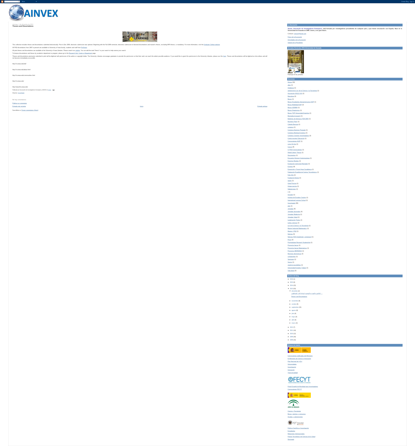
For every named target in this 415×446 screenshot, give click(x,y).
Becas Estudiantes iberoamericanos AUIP (301, 102)
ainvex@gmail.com (300, 33)
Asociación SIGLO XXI (295, 93)
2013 (291, 288)
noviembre (295, 301)
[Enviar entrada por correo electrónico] (53, 90)
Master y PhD (292, 231)
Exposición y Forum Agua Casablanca (300, 169)
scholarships (292, 256)
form (224, 56)
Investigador (21, 93)
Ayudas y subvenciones (295, 417)
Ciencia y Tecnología (294, 411)
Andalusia (291, 88)
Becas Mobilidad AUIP (295, 105)
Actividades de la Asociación (297, 40)
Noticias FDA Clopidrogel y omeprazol (299, 237)
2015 (291, 282)
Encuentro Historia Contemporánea (299, 158)
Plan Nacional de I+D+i (295, 361)
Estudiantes (291, 431)
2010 (291, 333)
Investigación (292, 367)
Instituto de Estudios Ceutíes (297, 197)
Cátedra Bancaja (293, 124)
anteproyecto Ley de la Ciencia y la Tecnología (302, 90)
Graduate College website (212, 44)
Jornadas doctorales (294, 211)
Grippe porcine (292, 186)
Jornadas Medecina (294, 214)
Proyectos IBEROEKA (295, 251)
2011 (291, 330)
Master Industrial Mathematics (297, 228)
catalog (77, 50)
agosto (294, 310)
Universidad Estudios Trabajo (297, 268)
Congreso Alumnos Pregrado (297, 130)
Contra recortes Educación (296, 138)
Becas (290, 99)
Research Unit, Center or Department (80, 53)
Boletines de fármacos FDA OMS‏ (298, 119)
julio (293, 313)
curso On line (292, 144)
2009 (291, 337)
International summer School (297, 200)
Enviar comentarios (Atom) (30, 110)
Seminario (291, 259)
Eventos (290, 166)
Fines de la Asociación (295, 37)
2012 (291, 327)
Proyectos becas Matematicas (297, 248)
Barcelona (291, 96)
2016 (291, 279)
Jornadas (290, 209)
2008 (291, 340)
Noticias (290, 234)
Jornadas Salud (292, 217)
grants (290, 180)
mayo (293, 317)
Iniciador (290, 195)
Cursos (290, 147)
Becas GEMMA (293, 107)
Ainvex (290, 82)
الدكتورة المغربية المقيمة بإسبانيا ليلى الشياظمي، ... (306, 293)
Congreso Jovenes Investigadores (298, 135)
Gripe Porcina (292, 183)
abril (293, 320)
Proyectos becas (293, 245)
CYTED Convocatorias (295, 150)
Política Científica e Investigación (298, 428)
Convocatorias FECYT (295, 389)
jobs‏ (289, 206)
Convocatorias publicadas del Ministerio (300, 356)
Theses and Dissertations (22, 26)
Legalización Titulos (294, 220)
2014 (291, 285)
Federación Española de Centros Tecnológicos (302, 172)
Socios (290, 262)
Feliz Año (291, 175)
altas (289, 85)
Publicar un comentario (19, 103)
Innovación (291, 370)
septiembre (295, 307)
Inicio (141, 106)
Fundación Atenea (293, 178)
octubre (294, 304)
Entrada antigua (262, 106)
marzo (294, 323)
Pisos (289, 240)
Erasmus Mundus (293, 161)
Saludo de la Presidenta (295, 42)
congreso (290, 127)
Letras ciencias (292, 223)
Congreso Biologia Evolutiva (296, 133)
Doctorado (291, 439)
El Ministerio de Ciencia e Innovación (299, 358)
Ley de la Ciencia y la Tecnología (298, 225)
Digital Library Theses (294, 152)
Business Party (292, 121)
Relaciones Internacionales (296, 434)
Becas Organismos (294, 110)
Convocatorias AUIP (294, 141)
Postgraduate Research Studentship (299, 242)
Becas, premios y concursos (297, 414)
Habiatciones (292, 189)
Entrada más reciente (19, 106)
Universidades (292, 364)
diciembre (295, 291)
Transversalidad (293, 373)
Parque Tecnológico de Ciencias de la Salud (301, 436)
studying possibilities (294, 265)
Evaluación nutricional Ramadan (298, 164)
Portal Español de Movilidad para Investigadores (303, 386)
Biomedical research (294, 116)
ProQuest (84, 47)
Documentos (292, 155)
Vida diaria (291, 270)
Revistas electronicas (294, 254)
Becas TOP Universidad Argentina (298, 113)
